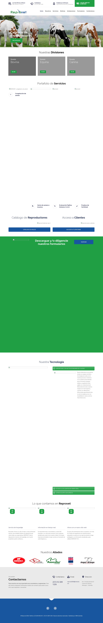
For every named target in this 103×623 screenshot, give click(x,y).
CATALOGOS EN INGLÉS (29, 229)
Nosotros (48, 11)
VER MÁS (13, 71)
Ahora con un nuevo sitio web (77, 527)
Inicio (41, 11)
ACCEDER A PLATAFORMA (74, 229)
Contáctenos (90, 11)
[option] (17, 560)
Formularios (81, 11)
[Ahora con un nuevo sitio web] (80, 516)
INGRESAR (84, 242)
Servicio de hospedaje (16, 527)
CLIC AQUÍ (20, 40)
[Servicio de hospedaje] (22, 516)
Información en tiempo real (47, 527)
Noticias (62, 11)
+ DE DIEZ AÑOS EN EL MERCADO (85, 3)
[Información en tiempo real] (51, 516)
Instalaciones (71, 11)
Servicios (55, 11)
